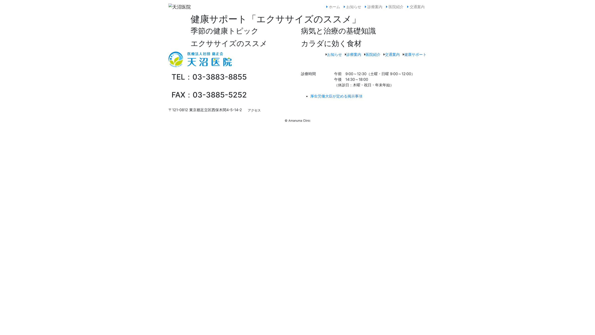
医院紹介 (395, 6)
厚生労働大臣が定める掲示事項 (336, 96)
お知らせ (353, 6)
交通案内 (417, 6)
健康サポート (415, 54)
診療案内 (374, 6)
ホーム (335, 6)
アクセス (254, 110)
